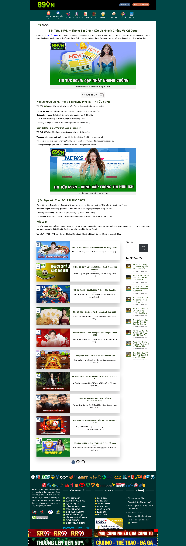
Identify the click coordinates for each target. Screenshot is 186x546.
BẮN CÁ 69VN (102, 501)
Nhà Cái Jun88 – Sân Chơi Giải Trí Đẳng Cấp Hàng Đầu (94, 290)
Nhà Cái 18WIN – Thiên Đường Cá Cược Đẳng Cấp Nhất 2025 (95, 334)
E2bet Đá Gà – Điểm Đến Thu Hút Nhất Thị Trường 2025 (140, 289)
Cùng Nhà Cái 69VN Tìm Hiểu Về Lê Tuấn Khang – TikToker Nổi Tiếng (95, 399)
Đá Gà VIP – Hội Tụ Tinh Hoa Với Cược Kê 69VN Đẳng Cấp (141, 344)
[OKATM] (126, 533)
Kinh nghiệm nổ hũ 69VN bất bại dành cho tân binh (94, 356)
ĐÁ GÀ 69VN (102, 512)
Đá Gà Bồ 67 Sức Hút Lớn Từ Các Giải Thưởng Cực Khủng (140, 311)
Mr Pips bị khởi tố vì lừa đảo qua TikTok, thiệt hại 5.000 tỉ (94, 377)
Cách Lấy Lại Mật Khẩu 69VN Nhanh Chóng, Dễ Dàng (95, 443)
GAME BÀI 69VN (103, 509)
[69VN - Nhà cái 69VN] (47, 5)
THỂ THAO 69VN (103, 504)
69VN (38, 25)
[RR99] (60, 533)
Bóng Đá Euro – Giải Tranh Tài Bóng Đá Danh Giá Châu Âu (140, 322)
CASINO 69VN (102, 506)
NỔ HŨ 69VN (102, 498)
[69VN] (60, 542)
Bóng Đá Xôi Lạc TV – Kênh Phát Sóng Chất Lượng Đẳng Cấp (141, 355)
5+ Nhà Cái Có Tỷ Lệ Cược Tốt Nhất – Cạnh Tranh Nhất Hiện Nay (95, 268)
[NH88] (126, 542)
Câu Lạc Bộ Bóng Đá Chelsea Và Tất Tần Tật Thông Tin (140, 300)
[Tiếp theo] (83, 462)
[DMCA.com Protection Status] (40, 517)
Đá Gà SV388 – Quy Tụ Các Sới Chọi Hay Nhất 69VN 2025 (140, 267)
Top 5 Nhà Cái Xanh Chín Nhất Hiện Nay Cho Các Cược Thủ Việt (94, 421)
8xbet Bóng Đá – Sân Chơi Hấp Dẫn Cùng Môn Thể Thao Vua (140, 333)
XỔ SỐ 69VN (102, 515)
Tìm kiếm (129, 242)
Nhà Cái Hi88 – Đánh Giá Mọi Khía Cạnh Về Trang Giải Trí (94, 248)
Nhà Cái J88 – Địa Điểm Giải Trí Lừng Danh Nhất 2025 (94, 312)
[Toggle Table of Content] (100, 95)
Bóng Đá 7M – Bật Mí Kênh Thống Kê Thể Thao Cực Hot (141, 278)
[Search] (139, 15)
